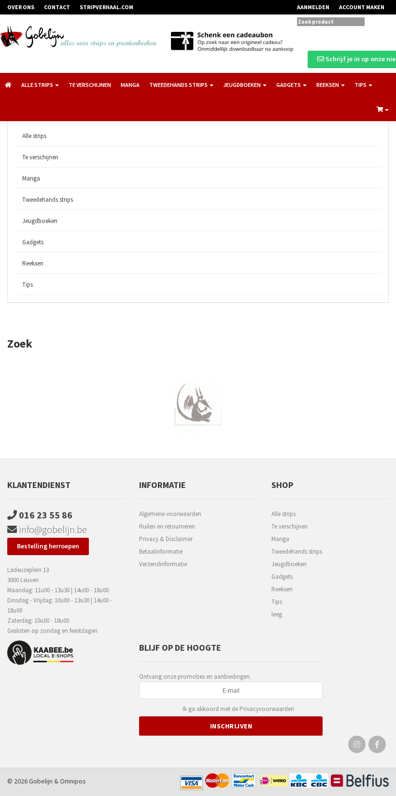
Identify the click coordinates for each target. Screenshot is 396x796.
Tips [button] (361, 84)
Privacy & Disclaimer (166, 539)
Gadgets (32, 242)
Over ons (20, 7)
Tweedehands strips (47, 200)
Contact (57, 7)
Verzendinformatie (163, 564)
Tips (27, 284)
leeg (276, 614)
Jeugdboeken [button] (242, 84)
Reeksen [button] (328, 84)
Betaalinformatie (161, 551)
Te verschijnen (90, 84)
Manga (130, 84)
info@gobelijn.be (52, 529)
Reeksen (32, 263)
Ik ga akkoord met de (238, 709)
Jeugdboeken (39, 221)
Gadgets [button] (289, 84)
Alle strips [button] (37, 84)
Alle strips (34, 136)
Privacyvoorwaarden (267, 709)
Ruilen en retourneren (167, 526)
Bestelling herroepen (48, 546)
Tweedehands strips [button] (179, 84)
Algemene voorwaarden (170, 514)
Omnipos (73, 781)
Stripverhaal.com (106, 7)
